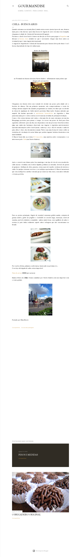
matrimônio (40, 113)
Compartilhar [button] (16, 327)
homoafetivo (49, 113)
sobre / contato (25, 11)
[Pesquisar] (68, 5)
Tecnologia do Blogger (42, 551)
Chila (24, 139)
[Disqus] (40, 358)
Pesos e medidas (28, 454)
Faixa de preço (17, 273)
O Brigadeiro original (26, 514)
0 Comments (24, 20)
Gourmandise (31, 6)
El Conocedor (37, 137)
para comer (38, 11)
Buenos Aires (24, 39)
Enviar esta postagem (27, 327)
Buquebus (63, 36)
